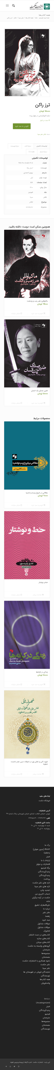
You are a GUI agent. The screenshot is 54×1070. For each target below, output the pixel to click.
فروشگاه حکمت (44, 800)
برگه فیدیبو (45, 868)
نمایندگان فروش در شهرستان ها (36, 972)
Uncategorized (43, 1002)
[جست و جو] (13, 5)
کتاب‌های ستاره (43, 938)
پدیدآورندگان (44, 875)
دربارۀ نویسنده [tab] (15, 146)
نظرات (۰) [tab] (31, 152)
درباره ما (46, 908)
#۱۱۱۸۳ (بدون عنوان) (41, 849)
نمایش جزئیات (16, 313)
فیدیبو (47, 1014)
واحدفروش (45, 983)
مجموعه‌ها (45, 953)
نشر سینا (40, 134)
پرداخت (47, 879)
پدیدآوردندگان (44, 871)
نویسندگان (45, 975)
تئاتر (44, 134)
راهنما (47, 916)
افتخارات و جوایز (43, 864)
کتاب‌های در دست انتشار (39, 934)
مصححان (46, 957)
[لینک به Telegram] (6, 1066)
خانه (48, 901)
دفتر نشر (46, 912)
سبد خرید (46, 920)
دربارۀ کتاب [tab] (28, 146)
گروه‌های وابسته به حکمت (39, 946)
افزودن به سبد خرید (22, 126)
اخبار (48, 856)
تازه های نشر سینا (42, 886)
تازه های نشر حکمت (41, 882)
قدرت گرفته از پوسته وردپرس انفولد (21, 1062)
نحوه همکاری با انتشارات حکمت (36, 960)
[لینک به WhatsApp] (10, 1066)
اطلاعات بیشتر (37, 595)
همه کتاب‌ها (44, 15)
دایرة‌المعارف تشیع (42, 905)
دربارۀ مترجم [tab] (43, 152)
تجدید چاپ (45, 890)
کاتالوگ (46, 931)
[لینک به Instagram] (18, 1066)
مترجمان (46, 949)
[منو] (7, 5)
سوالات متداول (44, 923)
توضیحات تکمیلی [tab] (42, 146)
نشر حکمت (45, 964)
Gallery (47, 853)
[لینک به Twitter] (14, 1066)
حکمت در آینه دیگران (41, 897)
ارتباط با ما (45, 860)
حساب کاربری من (42, 894)
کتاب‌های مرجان (43, 942)
